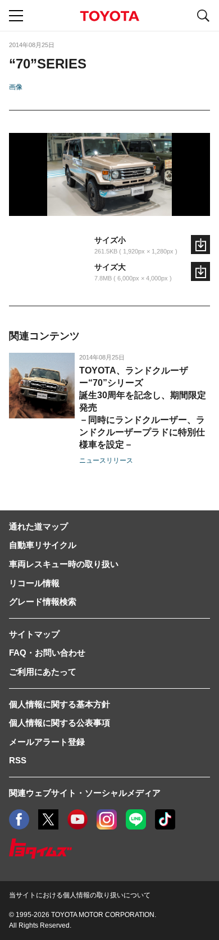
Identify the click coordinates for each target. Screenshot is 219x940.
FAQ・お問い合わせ (47, 652)
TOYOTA (109, 16)
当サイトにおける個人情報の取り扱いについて (79, 895)
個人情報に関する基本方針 (59, 704)
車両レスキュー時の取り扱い (63, 564)
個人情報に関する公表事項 (59, 722)
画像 (15, 87)
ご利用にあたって (42, 671)
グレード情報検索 (42, 601)
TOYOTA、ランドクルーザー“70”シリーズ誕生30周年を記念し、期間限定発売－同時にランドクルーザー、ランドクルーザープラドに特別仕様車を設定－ (142, 407)
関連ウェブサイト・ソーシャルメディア (85, 793)
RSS (17, 760)
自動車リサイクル (42, 545)
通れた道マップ (38, 526)
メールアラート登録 (47, 742)
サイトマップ (34, 634)
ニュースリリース (106, 460)
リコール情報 (34, 583)
